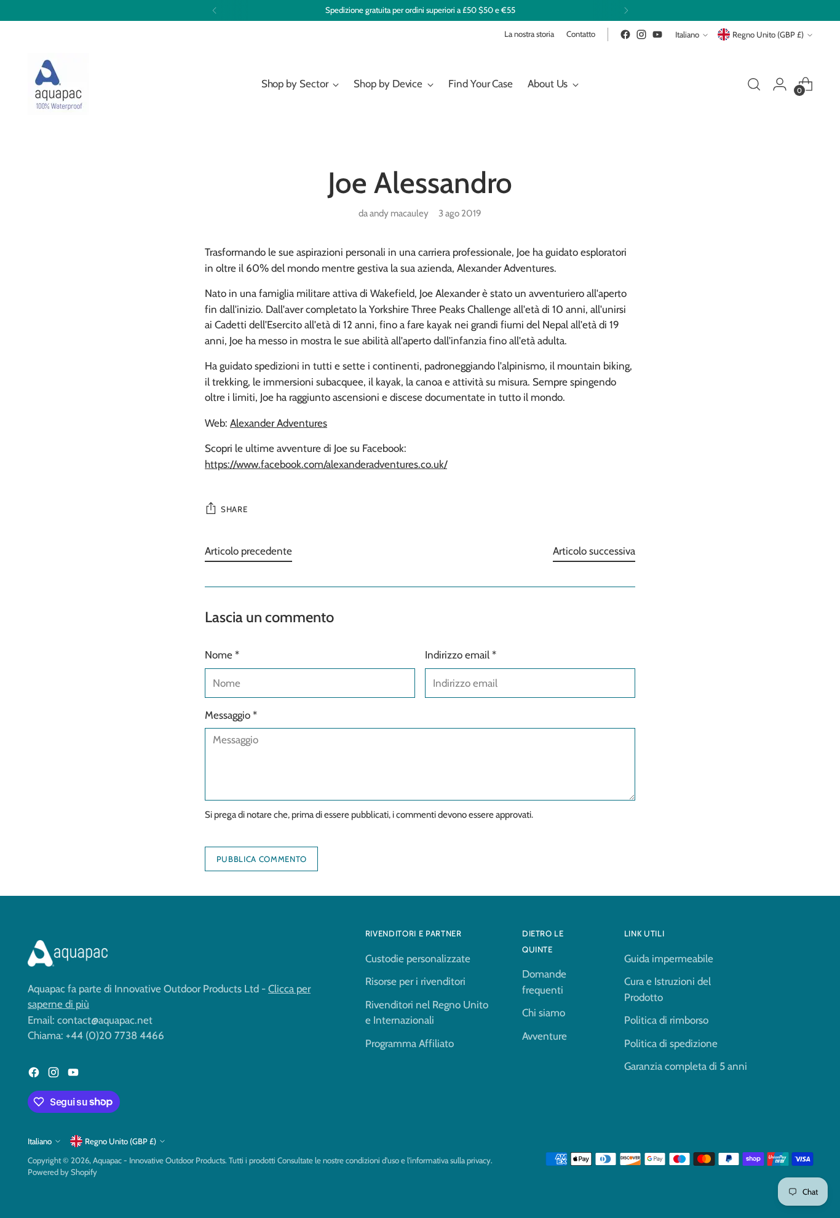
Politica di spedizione (671, 1043)
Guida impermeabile (668, 958)
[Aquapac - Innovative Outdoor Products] (58, 84)
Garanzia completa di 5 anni (685, 1066)
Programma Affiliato (409, 1043)
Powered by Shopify (62, 1172)
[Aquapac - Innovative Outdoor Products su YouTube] (657, 34)
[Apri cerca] (754, 84)
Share (234, 509)
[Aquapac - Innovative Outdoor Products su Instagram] (641, 34)
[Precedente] (214, 10)
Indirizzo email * (460, 655)
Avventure (544, 1036)
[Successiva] (626, 10)
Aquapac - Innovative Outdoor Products (159, 1160)
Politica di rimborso (666, 1020)
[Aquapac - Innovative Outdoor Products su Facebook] (625, 34)
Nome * (222, 655)
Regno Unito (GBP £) (768, 34)
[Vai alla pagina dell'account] (779, 84)
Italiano (687, 34)
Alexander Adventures (278, 423)
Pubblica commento (261, 859)
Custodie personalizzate (417, 958)
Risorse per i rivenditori (415, 981)
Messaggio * (231, 715)
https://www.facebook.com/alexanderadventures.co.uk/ (326, 464)
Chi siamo (543, 1012)
